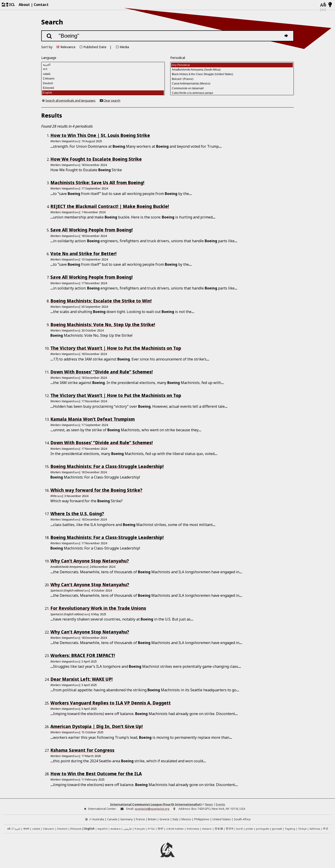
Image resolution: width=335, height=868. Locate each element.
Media (124, 47)
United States (221, 819)
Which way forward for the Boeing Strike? (96, 490)
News (209, 804)
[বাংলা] (103, 69)
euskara (116, 828)
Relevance (67, 47)
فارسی (128, 828)
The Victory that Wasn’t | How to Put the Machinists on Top (115, 348)
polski (249, 828)
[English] (103, 92)
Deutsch (62, 828)
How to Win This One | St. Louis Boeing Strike (100, 135)
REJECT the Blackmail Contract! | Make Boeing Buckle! (109, 206)
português (262, 828)
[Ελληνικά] (103, 88)
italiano (207, 828)
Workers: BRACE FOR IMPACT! (82, 655)
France (140, 819)
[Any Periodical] (232, 65)
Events (220, 804)
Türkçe (302, 828)
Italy (175, 819)
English (89, 828)
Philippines (201, 819)
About (24, 4)
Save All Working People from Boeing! (91, 230)
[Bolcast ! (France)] (232, 79)
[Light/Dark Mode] (330, 5)
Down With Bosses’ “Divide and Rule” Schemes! (101, 372)
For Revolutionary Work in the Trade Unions (98, 608)
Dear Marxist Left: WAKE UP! (81, 679)
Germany (126, 819)
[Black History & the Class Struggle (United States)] (232, 74)
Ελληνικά (75, 828)
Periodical (177, 57)
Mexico (186, 819)
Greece (165, 819)
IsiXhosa (314, 828)
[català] (103, 74)
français (140, 828)
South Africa (242, 819)
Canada (112, 819)
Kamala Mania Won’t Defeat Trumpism (92, 419)
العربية (17, 829)
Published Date (94, 47)
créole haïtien (175, 828)
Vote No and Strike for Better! (83, 253)
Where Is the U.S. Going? (77, 513)
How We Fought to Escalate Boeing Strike (96, 159)
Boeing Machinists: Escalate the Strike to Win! (101, 301)
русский (277, 828)
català (36, 828)
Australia (98, 819)
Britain (152, 819)
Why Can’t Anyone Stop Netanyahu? (89, 561)
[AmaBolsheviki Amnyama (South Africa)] (232, 69)
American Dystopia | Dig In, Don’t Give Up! (96, 726)
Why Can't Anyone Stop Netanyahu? (89, 584)
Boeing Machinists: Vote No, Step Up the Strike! (102, 324)
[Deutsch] (103, 83)
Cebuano (48, 828)
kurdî (239, 828)
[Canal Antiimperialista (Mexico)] (232, 83)
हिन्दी (160, 828)
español (103, 828)
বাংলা (26, 829)
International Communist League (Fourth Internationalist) (155, 804)
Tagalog (290, 828)
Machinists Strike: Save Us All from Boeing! (97, 182)
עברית (151, 828)
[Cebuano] (103, 78)
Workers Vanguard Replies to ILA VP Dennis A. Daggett (110, 703)
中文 (325, 828)
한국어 (229, 828)
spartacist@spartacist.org (152, 809)
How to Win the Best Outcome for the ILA (96, 773)
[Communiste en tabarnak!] (232, 88)
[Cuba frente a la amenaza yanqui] (232, 93)
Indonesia (193, 828)
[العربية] (103, 64)
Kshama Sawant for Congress (82, 750)
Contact (41, 4)
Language (48, 57)
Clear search (111, 100)
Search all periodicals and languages (70, 100)
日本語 (219, 828)
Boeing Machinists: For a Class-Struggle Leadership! (107, 466)
